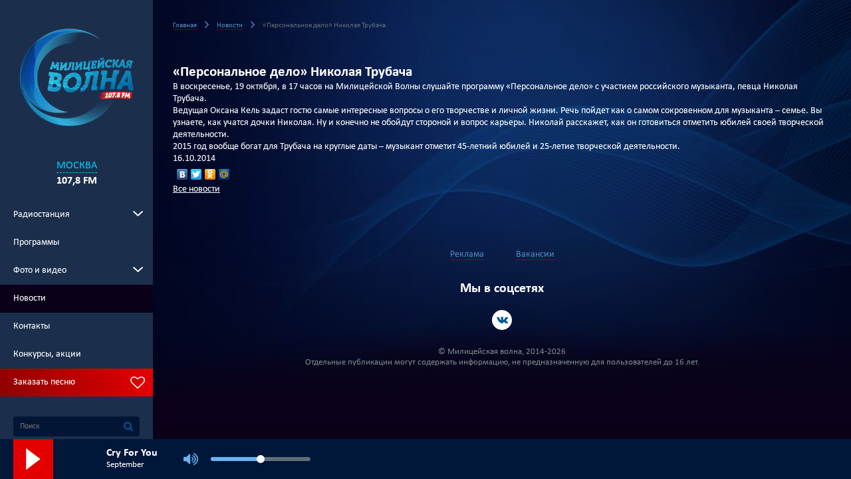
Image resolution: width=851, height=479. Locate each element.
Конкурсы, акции (47, 354)
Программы (36, 242)
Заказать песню (44, 382)
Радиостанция (41, 215)
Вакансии (535, 254)
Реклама (467, 254)
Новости (29, 298)
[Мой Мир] (224, 174)
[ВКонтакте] (182, 174)
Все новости (196, 189)
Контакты (31, 326)
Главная (185, 25)
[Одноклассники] (210, 174)
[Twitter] (196, 174)
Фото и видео (39, 270)
